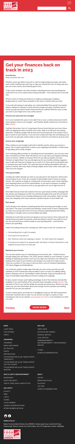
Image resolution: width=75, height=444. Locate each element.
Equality (7, 391)
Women (6, 400)
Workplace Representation (48, 353)
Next (66, 307)
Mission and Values (45, 380)
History (40, 377)
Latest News (8, 329)
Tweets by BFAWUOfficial (13, 319)
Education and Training (46, 332)
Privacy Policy (9, 421)
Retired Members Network (13, 408)
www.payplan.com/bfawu (40, 297)
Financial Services (44, 335)
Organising (8, 343)
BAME (5, 394)
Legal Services (43, 337)
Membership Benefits (45, 340)
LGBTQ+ (6, 397)
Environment (8, 377)
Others (40, 350)
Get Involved (9, 348)
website (12, 124)
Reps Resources (9, 354)
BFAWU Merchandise (11, 345)
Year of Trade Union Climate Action (17, 383)
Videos (6, 335)
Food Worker (9, 332)
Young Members (9, 402)
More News (39, 307)
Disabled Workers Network (14, 405)
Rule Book (41, 383)
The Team (41, 386)
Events (6, 351)
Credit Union (42, 329)
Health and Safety (10, 380)
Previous (10, 307)
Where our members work (47, 389)
